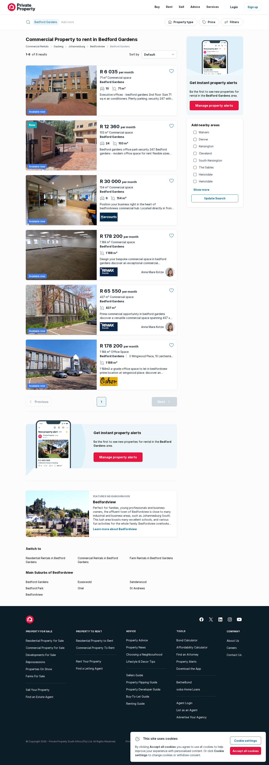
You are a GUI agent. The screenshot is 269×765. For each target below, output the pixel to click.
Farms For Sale (35, 676)
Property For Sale (39, 631)
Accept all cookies (246, 751)
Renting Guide (135, 703)
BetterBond (184, 682)
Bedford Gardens (120, 46)
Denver (203, 139)
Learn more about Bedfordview (115, 529)
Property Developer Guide (143, 689)
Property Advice (137, 640)
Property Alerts (186, 661)
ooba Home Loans (188, 689)
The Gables (206, 167)
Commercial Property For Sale (45, 647)
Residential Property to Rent (94, 640)
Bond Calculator (187, 640)
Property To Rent (89, 631)
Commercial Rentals (37, 46)
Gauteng (58, 46)
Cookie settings (245, 740)
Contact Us (234, 655)
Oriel (81, 588)
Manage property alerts (214, 105)
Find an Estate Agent (39, 697)
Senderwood (138, 582)
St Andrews (137, 588)
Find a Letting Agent (89, 668)
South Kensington (210, 160)
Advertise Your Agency (191, 717)
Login (234, 7)
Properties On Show (39, 669)
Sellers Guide (134, 675)
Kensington (206, 146)
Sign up (253, 7)
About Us (233, 640)
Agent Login (184, 703)
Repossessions (35, 662)
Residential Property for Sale (45, 640)
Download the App (188, 668)
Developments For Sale (41, 655)
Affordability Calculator (192, 647)
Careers (232, 647)
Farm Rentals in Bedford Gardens (151, 558)
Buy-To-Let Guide (137, 696)
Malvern (204, 132)
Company (233, 631)
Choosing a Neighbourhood (144, 654)
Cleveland (205, 153)
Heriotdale (205, 174)
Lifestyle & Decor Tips (140, 661)
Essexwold (85, 582)
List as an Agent (187, 710)
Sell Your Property (37, 689)
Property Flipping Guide (141, 682)
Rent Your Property (88, 661)
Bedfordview (97, 46)
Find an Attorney (187, 654)
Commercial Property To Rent (95, 647)
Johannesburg (77, 46)
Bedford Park (34, 588)
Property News (136, 647)
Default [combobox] (149, 54)
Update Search (214, 198)
